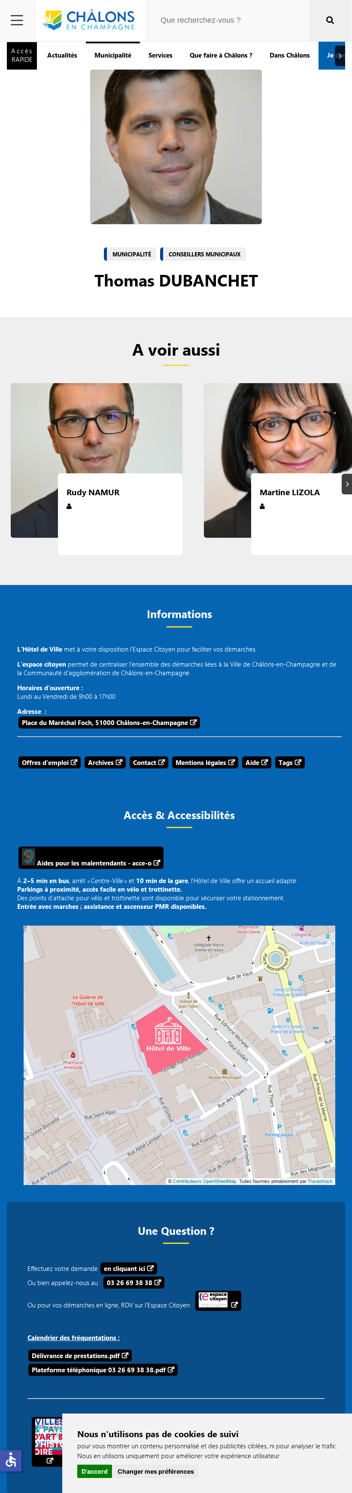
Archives (101, 762)
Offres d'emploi (45, 762)
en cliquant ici (124, 1268)
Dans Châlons (290, 55)
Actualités (62, 55)
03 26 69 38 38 (129, 1282)
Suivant (341, 55)
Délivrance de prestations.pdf (76, 1355)
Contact (144, 762)
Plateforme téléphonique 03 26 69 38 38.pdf (99, 1369)
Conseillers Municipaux (205, 254)
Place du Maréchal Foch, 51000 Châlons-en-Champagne (105, 722)
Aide (252, 762)
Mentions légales (201, 762)
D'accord (95, 1471)
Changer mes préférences (156, 1471)
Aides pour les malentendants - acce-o (93, 863)
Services (161, 55)
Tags (286, 762)
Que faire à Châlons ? (221, 55)
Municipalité (112, 55)
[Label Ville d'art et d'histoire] (49, 1442)
